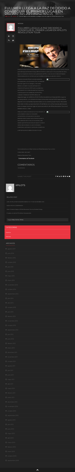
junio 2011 (11, 375)
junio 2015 (11, 271)
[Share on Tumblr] (63, 176)
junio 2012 (11, 339)
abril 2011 (10, 384)
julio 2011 (10, 370)
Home (8, 16)
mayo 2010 (11, 433)
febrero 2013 (12, 316)
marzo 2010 (11, 442)
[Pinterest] (65, 176)
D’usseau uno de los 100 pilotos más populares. (19, 213)
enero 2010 (11, 451)
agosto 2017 (11, 249)
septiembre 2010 (13, 415)
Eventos (8, 232)
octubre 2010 (12, 411)
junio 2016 (11, 253)
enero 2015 (11, 280)
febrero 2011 (11, 393)
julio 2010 (11, 424)
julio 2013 (10, 312)
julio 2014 (10, 298)
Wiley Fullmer (15, 219)
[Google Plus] (61, 176)
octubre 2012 (12, 325)
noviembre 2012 (13, 321)
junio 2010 (11, 429)
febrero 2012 (12, 343)
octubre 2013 (12, 307)
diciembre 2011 (12, 352)
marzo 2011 (11, 388)
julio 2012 (10, 334)
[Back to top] (37, 469)
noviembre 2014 (13, 285)
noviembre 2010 (13, 406)
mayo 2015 (11, 276)
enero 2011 (11, 397)
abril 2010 (11, 438)
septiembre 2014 (13, 294)
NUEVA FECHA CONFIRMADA (15, 205)
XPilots (21, 219)
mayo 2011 (11, 379)
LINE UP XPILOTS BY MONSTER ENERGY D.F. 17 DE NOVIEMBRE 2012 (25, 201)
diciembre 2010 (12, 402)
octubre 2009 (12, 456)
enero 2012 (11, 348)
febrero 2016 (12, 258)
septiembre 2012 (13, 330)
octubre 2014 (12, 289)
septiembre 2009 (13, 460)
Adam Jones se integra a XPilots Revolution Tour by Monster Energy (24, 209)
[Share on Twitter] (57, 176)
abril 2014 (11, 303)
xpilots (20, 185)
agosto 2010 (12, 420)
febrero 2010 (12, 447)
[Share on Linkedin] (59, 176)
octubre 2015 (12, 262)
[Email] (69, 176)
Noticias (14, 16)
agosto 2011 (11, 366)
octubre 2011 (12, 361)
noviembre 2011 (13, 357)
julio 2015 (10, 267)
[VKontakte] (67, 176)
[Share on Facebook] (56, 176)
